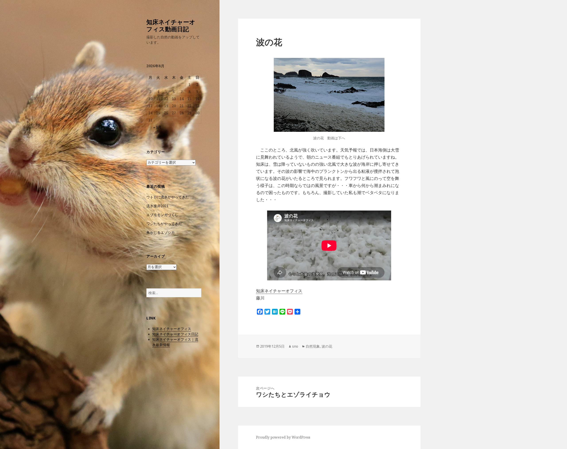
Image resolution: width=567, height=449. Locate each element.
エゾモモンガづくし (162, 214)
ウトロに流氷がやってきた (167, 197)
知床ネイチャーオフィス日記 (175, 334)
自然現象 (313, 346)
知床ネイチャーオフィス (171, 328)
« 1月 (157, 127)
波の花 (327, 346)
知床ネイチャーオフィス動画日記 (170, 25)
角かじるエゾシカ (160, 232)
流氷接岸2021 (157, 205)
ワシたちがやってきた (164, 223)
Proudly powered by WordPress (283, 437)
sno (295, 346)
